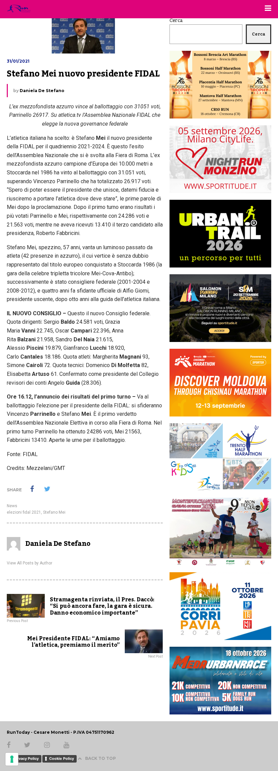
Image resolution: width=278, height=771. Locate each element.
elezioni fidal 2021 (24, 512)
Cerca (176, 20)
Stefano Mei (54, 512)
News (12, 506)
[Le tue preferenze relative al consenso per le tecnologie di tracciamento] (11, 759)
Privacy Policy (26, 758)
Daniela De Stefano (42, 90)
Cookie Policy (61, 758)
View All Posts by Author (29, 563)
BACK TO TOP (100, 758)
